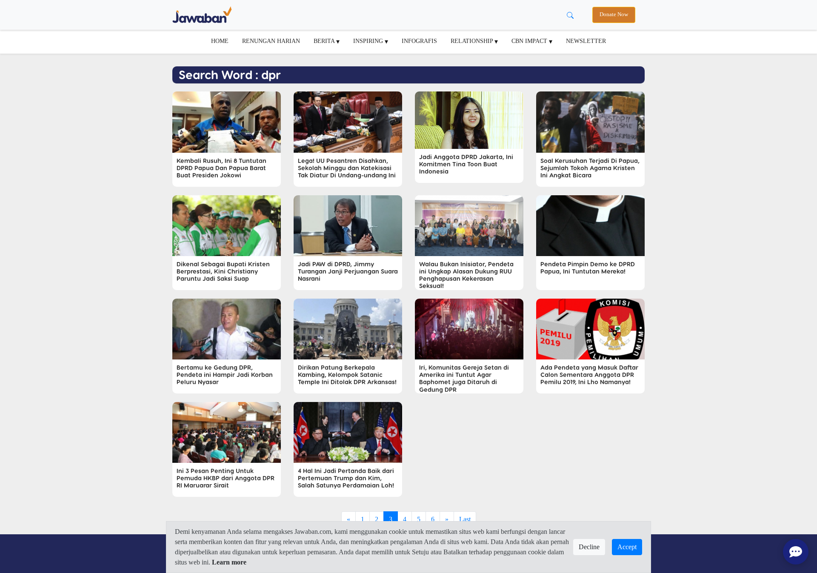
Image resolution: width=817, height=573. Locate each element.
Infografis (419, 40)
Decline (589, 546)
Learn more (229, 562)
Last (465, 519)
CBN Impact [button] (530, 40)
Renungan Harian (271, 40)
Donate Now (614, 14)
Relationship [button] (472, 40)
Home (220, 40)
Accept (627, 546)
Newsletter (586, 40)
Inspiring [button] (369, 40)
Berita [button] (325, 40)
